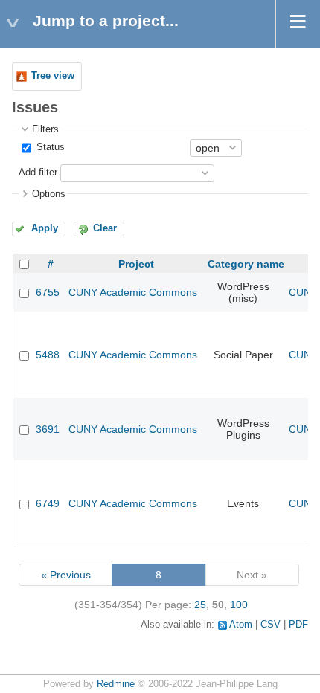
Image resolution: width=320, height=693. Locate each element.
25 (200, 604)
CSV (270, 624)
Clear (105, 228)
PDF (298, 624)
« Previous (66, 575)
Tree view (52, 76)
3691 (48, 429)
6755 (48, 292)
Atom (240, 624)
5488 (48, 355)
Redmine (116, 684)
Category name (246, 264)
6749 (48, 503)
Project (136, 264)
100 (239, 604)
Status (49, 147)
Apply (44, 228)
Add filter (38, 172)
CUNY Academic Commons (132, 292)
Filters (45, 129)
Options (48, 194)
